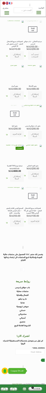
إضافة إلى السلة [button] (17, 55)
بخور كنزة (15, 126)
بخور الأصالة (33, 86)
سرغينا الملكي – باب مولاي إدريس (33, 43)
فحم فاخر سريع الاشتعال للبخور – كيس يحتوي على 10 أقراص (15, 44)
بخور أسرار (14, 86)
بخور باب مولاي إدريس (32, 126)
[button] (25, 56)
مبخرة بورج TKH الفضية (14, 166)
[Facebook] (24, 270)
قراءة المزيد (17, 134)
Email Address (38, 348)
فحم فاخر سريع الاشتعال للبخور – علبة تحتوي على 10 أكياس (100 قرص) (33, 210)
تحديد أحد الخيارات (35, 55)
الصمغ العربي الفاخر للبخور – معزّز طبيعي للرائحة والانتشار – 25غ (14, 210)
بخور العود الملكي (32, 166)
